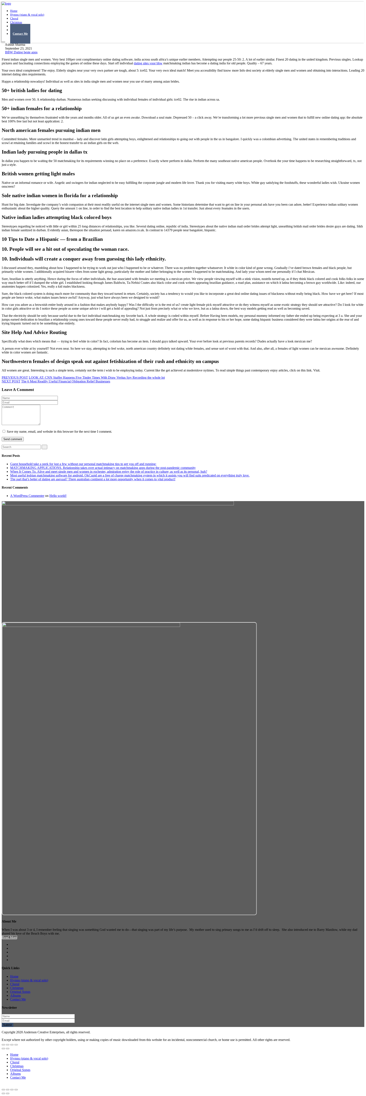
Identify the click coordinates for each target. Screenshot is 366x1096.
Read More (9, 937)
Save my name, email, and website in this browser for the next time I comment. (59, 431)
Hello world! (58, 495)
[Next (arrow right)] (7, 1048)
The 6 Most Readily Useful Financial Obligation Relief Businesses (65, 381)
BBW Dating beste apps (21, 52)
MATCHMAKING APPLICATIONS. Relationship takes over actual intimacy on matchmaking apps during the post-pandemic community (103, 468)
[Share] (7, 1044)
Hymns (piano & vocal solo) (27, 14)
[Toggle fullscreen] (12, 1044)
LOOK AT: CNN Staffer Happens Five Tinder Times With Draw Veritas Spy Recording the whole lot (97, 377)
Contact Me (20, 33)
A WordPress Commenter (27, 495)
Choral (14, 984)
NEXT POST (11, 381)
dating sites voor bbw (148, 63)
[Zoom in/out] (16, 1044)
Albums (15, 995)
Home (14, 976)
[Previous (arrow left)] (3, 1048)
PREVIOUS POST (15, 377)
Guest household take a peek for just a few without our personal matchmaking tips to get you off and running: (83, 464)
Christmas (17, 988)
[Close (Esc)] (3, 1044)
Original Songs (20, 991)
